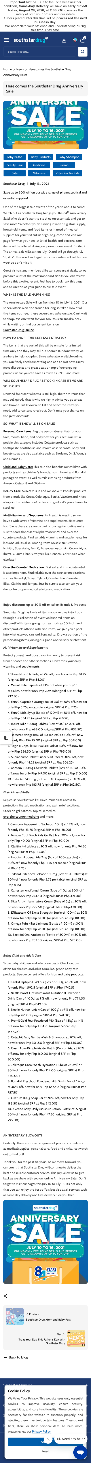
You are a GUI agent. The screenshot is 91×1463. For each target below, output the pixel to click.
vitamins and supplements (21, 666)
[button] (6, 40)
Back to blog (18, 1357)
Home (7, 69)
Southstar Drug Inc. (18, 1385)
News (20, 69)
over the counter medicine (21, 816)
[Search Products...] (82, 52)
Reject (45, 1451)
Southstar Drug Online (18, 330)
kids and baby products (67, 974)
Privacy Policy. (41, 1431)
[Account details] (64, 40)
